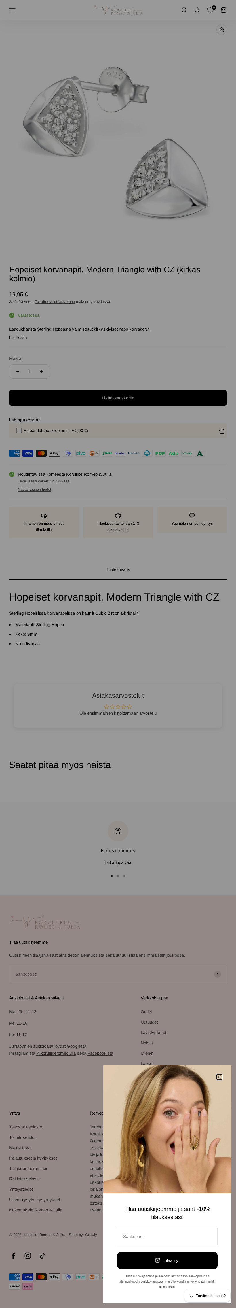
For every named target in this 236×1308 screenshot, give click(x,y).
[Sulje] (219, 1077)
